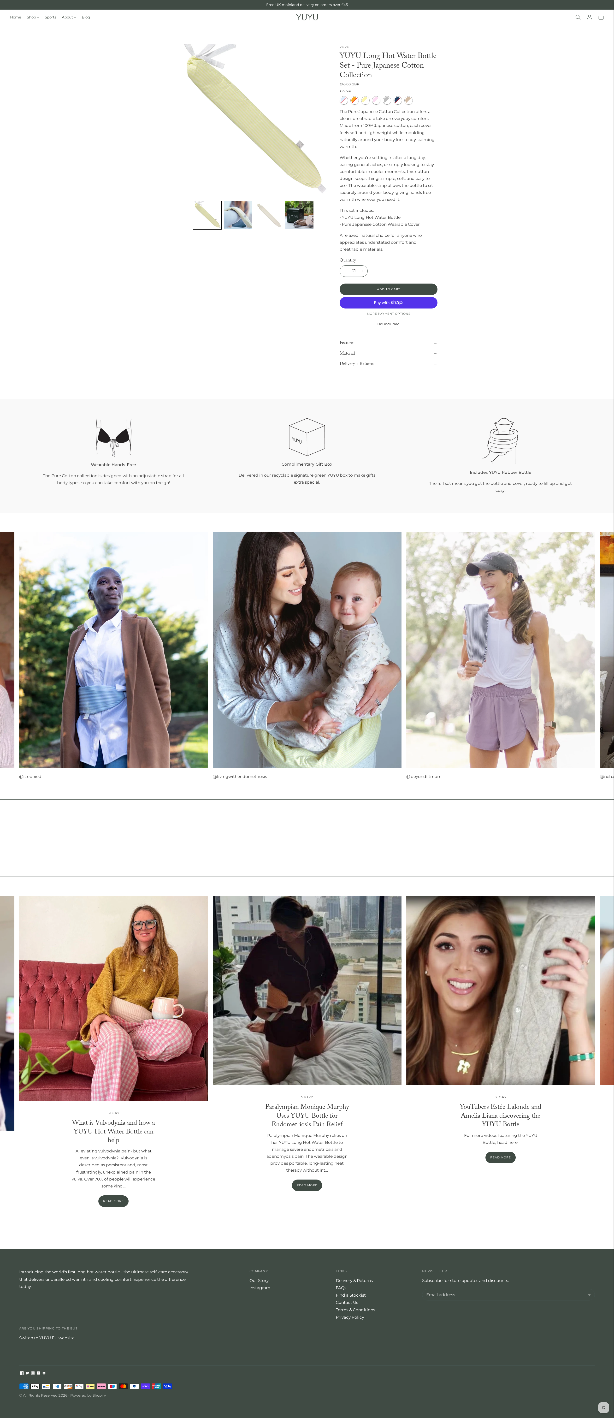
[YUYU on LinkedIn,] (44, 1373)
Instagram (259, 1287)
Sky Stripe (344, 100)
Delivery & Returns (354, 1280)
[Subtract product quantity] (362, 271)
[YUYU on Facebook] (22, 1373)
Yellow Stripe (365, 100)
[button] (207, 215)
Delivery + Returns (356, 364)
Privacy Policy (350, 1317)
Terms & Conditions (355, 1309)
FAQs (341, 1287)
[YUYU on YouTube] (38, 1373)
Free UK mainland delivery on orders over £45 (307, 7)
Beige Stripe (408, 100)
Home (15, 17)
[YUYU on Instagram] (33, 1373)
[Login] (589, 17)
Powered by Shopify (88, 1395)
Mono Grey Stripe (387, 100)
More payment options (388, 313)
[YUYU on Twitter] (27, 1373)
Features (347, 343)
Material (347, 353)
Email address (439, 1289)
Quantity (348, 260)
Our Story (259, 1280)
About (67, 17)
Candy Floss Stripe (376, 100)
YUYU (344, 47)
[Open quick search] (578, 17)
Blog (86, 17)
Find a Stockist (351, 1295)
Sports (50, 17)
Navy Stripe (398, 100)
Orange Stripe (354, 100)
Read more (113, 1201)
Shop (31, 17)
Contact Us (347, 1302)
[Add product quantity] (345, 271)
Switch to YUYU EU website (47, 1337)
